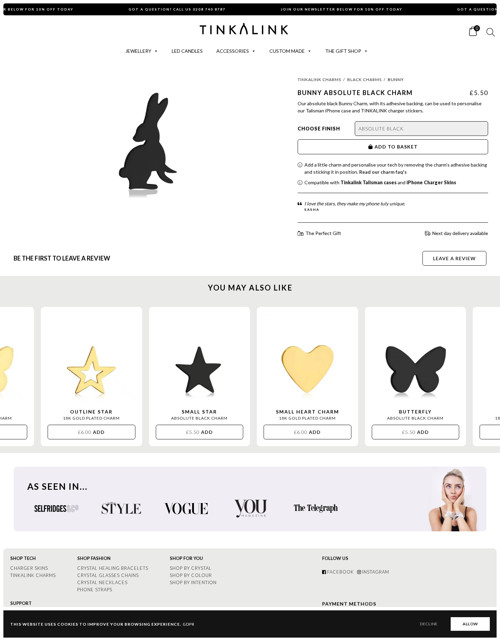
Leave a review (454, 258)
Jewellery (138, 51)
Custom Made (287, 51)
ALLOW (470, 623)
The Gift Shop (343, 51)
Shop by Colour (191, 575)
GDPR (189, 624)
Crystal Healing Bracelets (112, 568)
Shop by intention (193, 582)
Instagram (375, 572)
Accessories (232, 51)
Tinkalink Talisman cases (368, 182)
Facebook (340, 572)
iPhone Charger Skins (431, 182)
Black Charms (364, 79)
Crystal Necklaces (102, 582)
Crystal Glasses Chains (108, 575)
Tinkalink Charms (319, 79)
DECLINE (428, 623)
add (380, 147)
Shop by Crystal (191, 568)
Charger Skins (29, 568)
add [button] (91, 432)
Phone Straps (94, 589)
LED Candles (187, 51)
